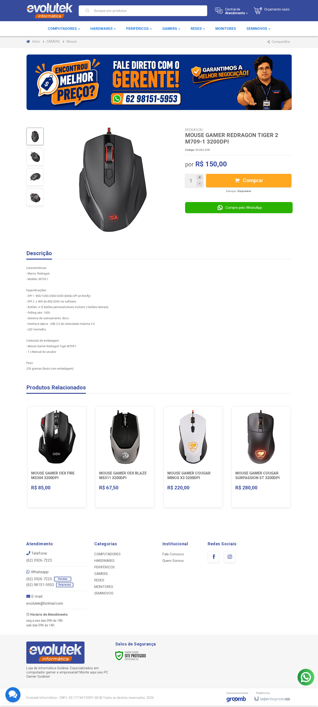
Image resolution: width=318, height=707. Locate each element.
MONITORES (103, 587)
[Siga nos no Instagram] (230, 557)
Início (36, 41)
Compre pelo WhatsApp (243, 208)
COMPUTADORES (107, 554)
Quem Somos (173, 561)
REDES (99, 580)
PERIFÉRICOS (104, 567)
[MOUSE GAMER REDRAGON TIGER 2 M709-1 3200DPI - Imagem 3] (35, 177)
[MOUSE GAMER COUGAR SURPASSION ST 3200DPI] (261, 457)
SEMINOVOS (103, 593)
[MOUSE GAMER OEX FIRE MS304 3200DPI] (57, 457)
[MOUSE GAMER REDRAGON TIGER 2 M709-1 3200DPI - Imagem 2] (35, 156)
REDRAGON (194, 130)
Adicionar (66, 475)
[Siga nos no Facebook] (214, 557)
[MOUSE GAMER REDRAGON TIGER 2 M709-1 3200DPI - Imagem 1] (35, 136)
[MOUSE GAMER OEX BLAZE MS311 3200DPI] (125, 457)
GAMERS (53, 41)
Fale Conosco (173, 554)
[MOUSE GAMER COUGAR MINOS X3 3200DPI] (193, 457)
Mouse (72, 41)
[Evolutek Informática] (49, 10)
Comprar (252, 180)
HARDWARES (104, 561)
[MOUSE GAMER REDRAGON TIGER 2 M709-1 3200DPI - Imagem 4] (35, 197)
